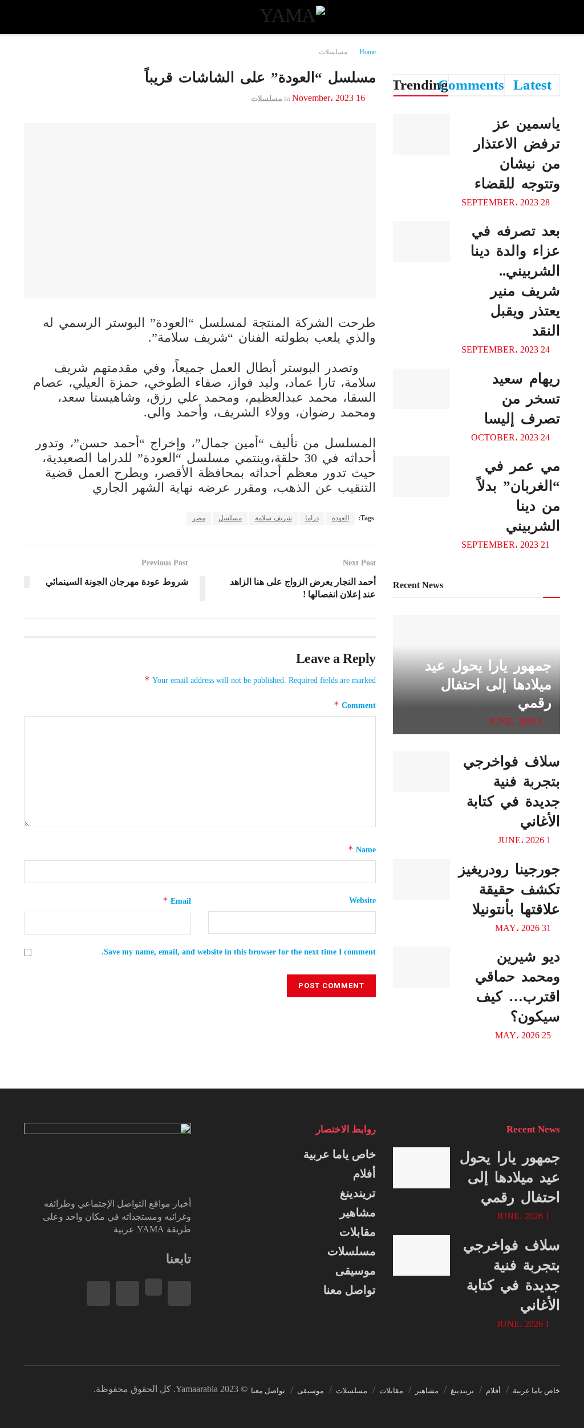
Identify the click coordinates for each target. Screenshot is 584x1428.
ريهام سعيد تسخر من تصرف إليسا (522, 398)
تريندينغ (358, 1193)
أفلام (364, 1173)
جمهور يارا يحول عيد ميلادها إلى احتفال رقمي (488, 684)
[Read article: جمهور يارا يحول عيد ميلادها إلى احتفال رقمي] (421, 1167)
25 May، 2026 (524, 1035)
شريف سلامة (273, 518)
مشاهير (358, 1212)
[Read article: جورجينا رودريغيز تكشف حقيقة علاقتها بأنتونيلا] (421, 879)
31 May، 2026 (524, 928)
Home (367, 52)
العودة (340, 518)
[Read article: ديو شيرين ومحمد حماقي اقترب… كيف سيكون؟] (421, 967)
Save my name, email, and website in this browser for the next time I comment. (239, 952)
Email (177, 900)
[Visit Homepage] (292, 17)
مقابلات (357, 1231)
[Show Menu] (549, 17)
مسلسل (230, 518)
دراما (312, 518)
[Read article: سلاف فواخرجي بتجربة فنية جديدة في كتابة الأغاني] (421, 771)
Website (362, 900)
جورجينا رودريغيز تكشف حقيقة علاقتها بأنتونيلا (509, 889)
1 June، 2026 (517, 721)
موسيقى (355, 1270)
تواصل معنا (349, 1290)
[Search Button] (34, 17)
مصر (198, 518)
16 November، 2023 (328, 98)
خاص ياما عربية (339, 1154)
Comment (355, 704)
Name (362, 849)
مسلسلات (333, 52)
